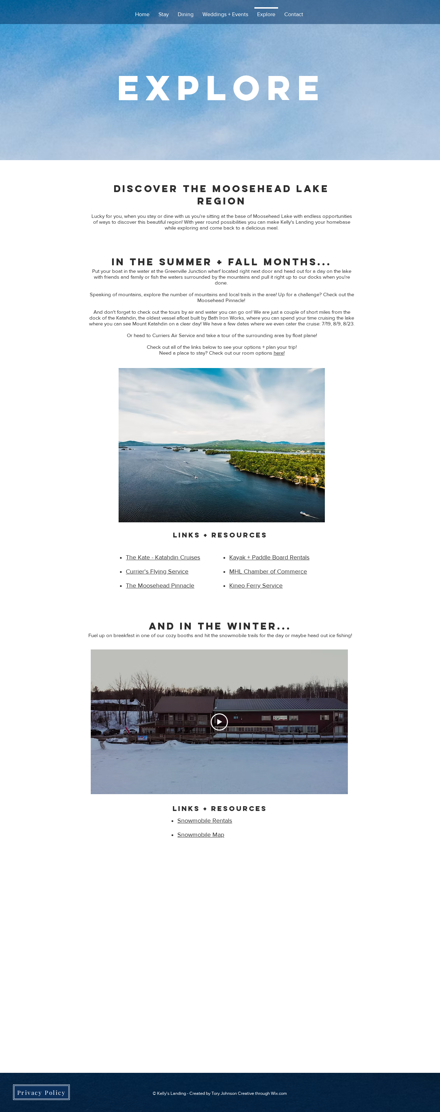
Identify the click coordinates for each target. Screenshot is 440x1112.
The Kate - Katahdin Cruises (163, 557)
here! (279, 353)
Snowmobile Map (200, 834)
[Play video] (219, 722)
